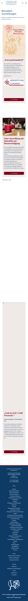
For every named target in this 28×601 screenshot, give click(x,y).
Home (14, 553)
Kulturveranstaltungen (14, 557)
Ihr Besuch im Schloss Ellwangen (15, 515)
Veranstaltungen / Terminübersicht (15, 539)
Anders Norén (18, 597)
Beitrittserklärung (15, 544)
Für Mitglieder (15, 546)
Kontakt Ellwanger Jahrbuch (15, 497)
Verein (14, 543)
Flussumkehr (16, 530)
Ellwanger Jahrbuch (14, 494)
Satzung (15, 549)
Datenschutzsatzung (14, 492)
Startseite (14, 520)
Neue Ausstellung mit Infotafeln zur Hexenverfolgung (14, 141)
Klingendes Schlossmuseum (15, 536)
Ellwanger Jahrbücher (15, 496)
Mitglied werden (15, 548)
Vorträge (15, 541)
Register (15, 501)
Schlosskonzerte (15, 537)
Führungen (15, 534)
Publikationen (15, 499)
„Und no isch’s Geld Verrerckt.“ (13, 414)
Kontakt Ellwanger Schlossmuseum (15, 517)
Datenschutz (14, 572)
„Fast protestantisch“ (14, 60)
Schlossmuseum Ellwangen (14, 508)
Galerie (15, 513)
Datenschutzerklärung (14, 491)
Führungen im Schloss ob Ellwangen (15, 511)
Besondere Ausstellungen (15, 523)
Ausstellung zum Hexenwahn (16, 527)
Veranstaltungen (14, 522)
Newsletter (14, 574)
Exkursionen (15, 532)
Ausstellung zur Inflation (16, 529)
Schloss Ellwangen (15, 518)
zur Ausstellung (14, 99)
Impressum (14, 504)
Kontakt (14, 506)
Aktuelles (14, 489)
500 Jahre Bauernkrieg (16, 525)
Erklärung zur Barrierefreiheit (14, 503)
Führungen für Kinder (15, 510)
